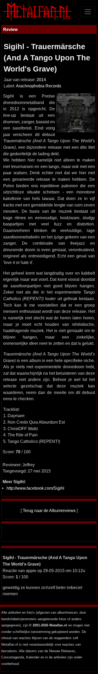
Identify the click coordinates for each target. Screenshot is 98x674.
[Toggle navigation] (87, 12)
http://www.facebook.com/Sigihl (35, 488)
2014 (41, 79)
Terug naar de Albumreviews (49, 510)
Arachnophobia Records (38, 86)
